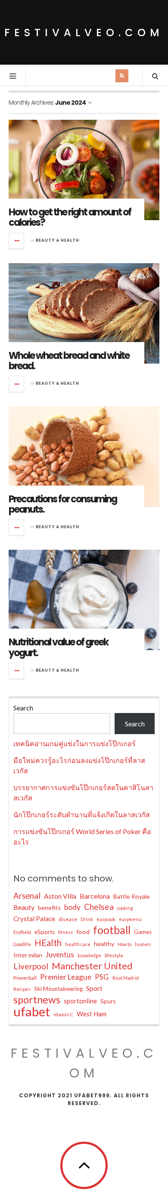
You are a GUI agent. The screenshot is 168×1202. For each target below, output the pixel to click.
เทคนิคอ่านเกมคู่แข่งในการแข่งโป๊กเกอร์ (74, 743)
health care (77, 944)
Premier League (65, 976)
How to (124, 944)
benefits (49, 907)
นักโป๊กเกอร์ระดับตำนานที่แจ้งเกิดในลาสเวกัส (81, 814)
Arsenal (26, 895)
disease (68, 919)
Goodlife (22, 944)
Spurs (108, 1001)
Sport (94, 988)
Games (143, 931)
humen (143, 944)
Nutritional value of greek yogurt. (58, 647)
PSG (102, 977)
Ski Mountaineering (58, 988)
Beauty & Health (57, 240)
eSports (44, 931)
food (83, 931)
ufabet (31, 1011)
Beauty (23, 907)
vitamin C (63, 1014)
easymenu (130, 919)
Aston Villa (60, 896)
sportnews (36, 999)
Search (23, 708)
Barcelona (95, 896)
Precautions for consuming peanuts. (63, 504)
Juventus (60, 954)
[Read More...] (17, 241)
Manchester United (92, 966)
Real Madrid (125, 978)
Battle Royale (131, 896)
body (72, 907)
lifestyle (114, 955)
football (112, 930)
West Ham (91, 1014)
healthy (104, 943)
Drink (87, 919)
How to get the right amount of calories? (70, 217)
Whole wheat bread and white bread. (69, 361)
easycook (105, 919)
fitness (65, 932)
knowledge (89, 955)
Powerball (25, 978)
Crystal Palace (34, 918)
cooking (125, 908)
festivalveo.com (84, 32)
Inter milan (27, 955)
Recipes (22, 989)
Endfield (22, 932)
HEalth (48, 942)
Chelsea (99, 907)
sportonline (80, 1001)
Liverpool (30, 966)
